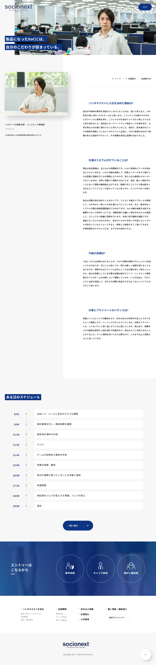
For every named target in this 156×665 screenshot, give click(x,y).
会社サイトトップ (116, 617)
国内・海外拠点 (27, 619)
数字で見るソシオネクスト (31, 613)
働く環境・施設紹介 (117, 609)
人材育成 (85, 619)
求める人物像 (87, 609)
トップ (118, 78)
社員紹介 (132, 78)
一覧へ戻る (73, 525)
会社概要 (24, 616)
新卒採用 (70, 573)
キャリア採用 (100, 573)
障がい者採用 (131, 573)
